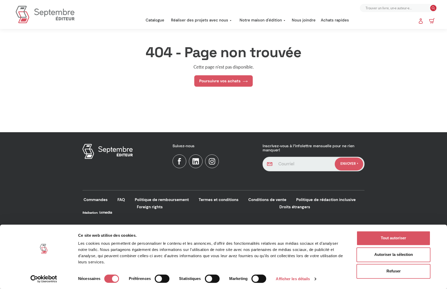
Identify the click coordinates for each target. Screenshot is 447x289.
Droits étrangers (294, 207)
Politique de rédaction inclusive (326, 199)
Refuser (393, 271)
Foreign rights (150, 207)
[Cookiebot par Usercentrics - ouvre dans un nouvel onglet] (43, 279)
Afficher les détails (293, 279)
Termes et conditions (219, 199)
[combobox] (395, 8)
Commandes (96, 199)
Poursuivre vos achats (220, 80)
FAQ (121, 199)
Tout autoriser (393, 238)
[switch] (162, 279)
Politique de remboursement (162, 199)
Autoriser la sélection (393, 254)
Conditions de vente (267, 199)
